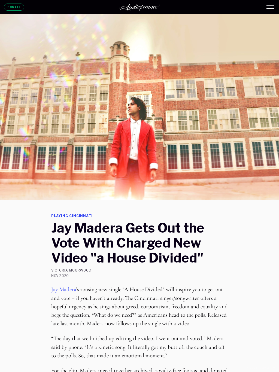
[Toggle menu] (270, 7)
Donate (14, 7)
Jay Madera (63, 289)
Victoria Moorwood (71, 270)
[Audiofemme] (139, 7)
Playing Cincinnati (72, 216)
